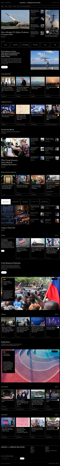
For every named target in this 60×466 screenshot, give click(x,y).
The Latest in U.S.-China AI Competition (8, 116)
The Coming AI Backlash (50, 205)
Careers (32, 448)
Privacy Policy (33, 451)
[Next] (58, 87)
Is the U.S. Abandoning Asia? (52, 401)
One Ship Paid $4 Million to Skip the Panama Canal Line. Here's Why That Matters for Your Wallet (38, 402)
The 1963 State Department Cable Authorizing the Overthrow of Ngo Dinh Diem (22, 430)
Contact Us (32, 450)
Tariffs (55, 44)
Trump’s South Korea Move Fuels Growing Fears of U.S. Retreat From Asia (34, 140)
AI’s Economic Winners (37, 115)
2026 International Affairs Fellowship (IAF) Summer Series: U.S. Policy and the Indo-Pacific (38, 329)
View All (56, 235)
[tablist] (30, 201)
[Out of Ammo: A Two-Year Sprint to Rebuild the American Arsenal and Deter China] (45, 60)
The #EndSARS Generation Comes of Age (53, 429)
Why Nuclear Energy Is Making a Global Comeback (35, 18)
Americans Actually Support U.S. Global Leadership (36, 187)
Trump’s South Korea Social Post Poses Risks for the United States (35, 32)
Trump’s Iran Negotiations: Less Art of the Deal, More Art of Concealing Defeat (23, 89)
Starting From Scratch (35, 219)
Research (10, 6)
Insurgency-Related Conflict (7, 282)
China (45, 44)
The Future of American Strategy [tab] (6, 202)
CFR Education (33, 449)
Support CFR (3, 2)
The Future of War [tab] (35, 201)
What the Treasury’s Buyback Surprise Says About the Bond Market (35, 25)
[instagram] (54, 463)
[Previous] (56, 279)
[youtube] (53, 463)
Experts (14, 6)
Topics (6, 6)
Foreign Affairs (8, 2)
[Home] (30, 2)
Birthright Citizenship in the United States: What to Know (37, 430)
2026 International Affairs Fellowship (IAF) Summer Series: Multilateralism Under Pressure (23, 329)
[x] (58, 463)
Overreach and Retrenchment (48, 220)
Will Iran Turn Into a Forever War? (36, 88)
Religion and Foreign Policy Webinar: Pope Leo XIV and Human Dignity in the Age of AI (8, 329)
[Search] (56, 3)
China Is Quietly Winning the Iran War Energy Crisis (38, 250)
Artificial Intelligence (25, 44)
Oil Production (15, 44)
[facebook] (49, 463)
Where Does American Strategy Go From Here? (22, 186)
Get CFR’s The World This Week (7, 456)
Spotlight (3, 41)
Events (18, 6)
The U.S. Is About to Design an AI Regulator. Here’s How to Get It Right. (52, 117)
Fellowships (47, 447)
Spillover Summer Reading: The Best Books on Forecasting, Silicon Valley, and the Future (52, 250)
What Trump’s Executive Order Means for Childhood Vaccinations (9, 162)
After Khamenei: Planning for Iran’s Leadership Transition (8, 355)
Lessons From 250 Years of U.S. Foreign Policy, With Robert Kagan (7, 187)
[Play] (47, 32)
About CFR (32, 446)
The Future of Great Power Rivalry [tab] (15, 202)
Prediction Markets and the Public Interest (52, 328)
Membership (47, 446)
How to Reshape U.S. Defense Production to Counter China (15, 33)
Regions (2, 6)
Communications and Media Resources (51, 450)
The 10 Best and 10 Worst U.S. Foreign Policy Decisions (53, 187)
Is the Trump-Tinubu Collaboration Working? (49, 139)
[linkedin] (51, 463)
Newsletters (47, 448)
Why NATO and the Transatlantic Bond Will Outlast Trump (35, 11)
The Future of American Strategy (25, 6)
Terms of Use (47, 451)
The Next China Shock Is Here (8, 401)
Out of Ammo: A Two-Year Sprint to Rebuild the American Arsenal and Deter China (10, 53)
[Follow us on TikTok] (56, 463)
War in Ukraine (35, 44)
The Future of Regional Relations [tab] (44, 202)
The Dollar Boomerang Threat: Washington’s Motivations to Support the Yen (49, 149)
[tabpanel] (30, 217)
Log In (53, 2)
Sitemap (32, 452)
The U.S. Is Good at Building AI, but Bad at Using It (22, 250)
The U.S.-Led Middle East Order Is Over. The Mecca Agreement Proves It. (8, 89)
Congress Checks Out (8, 228)
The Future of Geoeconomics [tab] (25, 202)
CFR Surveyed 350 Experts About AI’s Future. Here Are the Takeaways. (21, 117)
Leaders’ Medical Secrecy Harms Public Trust (35, 157)
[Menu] (58, 3)
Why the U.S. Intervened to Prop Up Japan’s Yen (49, 157)
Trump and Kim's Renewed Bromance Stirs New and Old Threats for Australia (22, 402)
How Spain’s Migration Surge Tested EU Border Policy (35, 148)
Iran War (5, 44)
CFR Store (46, 449)
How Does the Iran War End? (52, 88)
